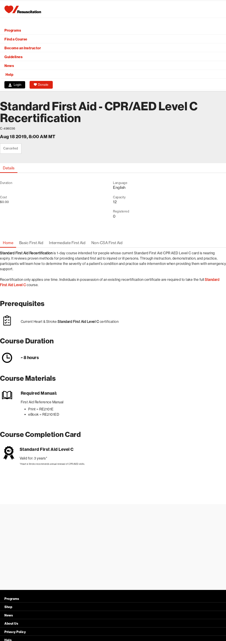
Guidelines (13, 57)
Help (9, 75)
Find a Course (15, 39)
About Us (11, 624)
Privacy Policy (15, 632)
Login (17, 84)
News (9, 66)
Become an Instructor (22, 48)
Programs (12, 30)
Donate (43, 84)
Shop (8, 607)
